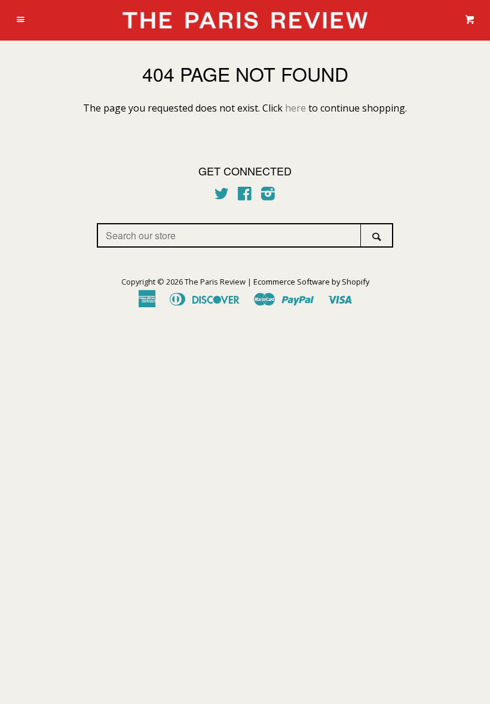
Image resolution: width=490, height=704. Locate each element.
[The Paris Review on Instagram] (268, 195)
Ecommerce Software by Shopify (311, 281)
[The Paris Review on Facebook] (244, 195)
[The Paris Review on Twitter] (222, 195)
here (295, 108)
